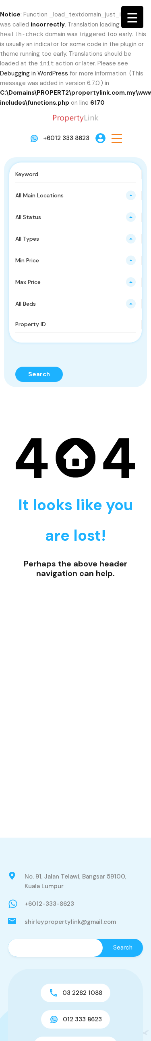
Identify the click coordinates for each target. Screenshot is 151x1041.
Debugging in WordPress (34, 73)
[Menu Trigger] (132, 17)
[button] (117, 138)
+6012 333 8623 (66, 138)
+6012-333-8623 (49, 904)
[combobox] (75, 195)
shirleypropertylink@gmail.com (70, 922)
